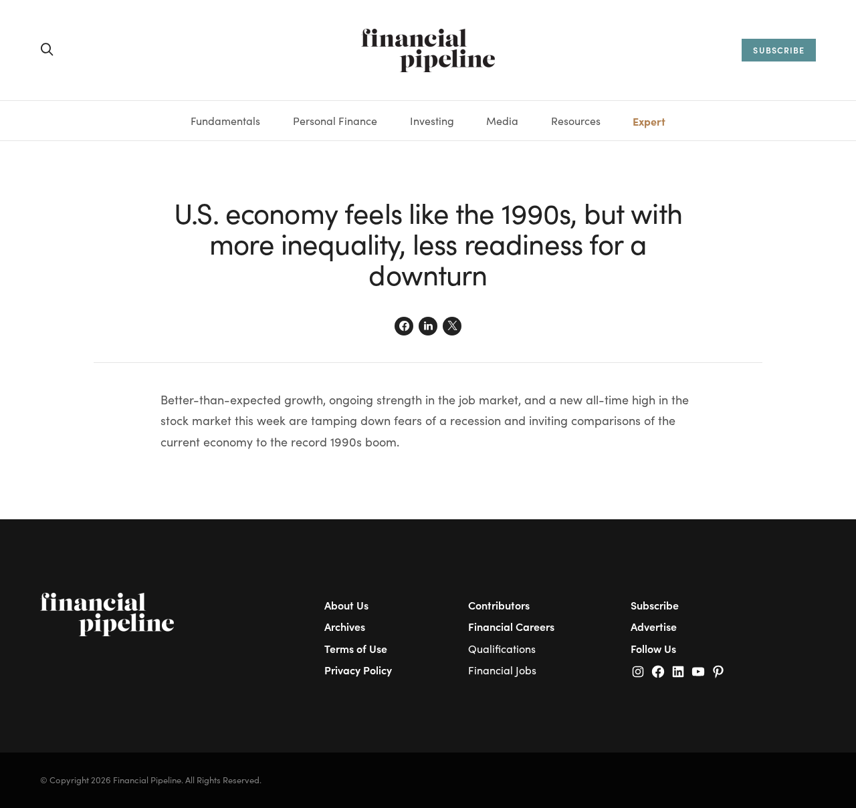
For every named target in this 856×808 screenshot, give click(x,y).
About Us (346, 604)
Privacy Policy (358, 669)
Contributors (499, 604)
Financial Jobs (502, 670)
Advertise (654, 626)
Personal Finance (335, 121)
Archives (344, 626)
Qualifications (502, 649)
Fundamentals (225, 121)
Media (502, 121)
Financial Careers (511, 626)
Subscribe (655, 604)
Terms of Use (355, 648)
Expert (649, 121)
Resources (576, 121)
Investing (432, 121)
